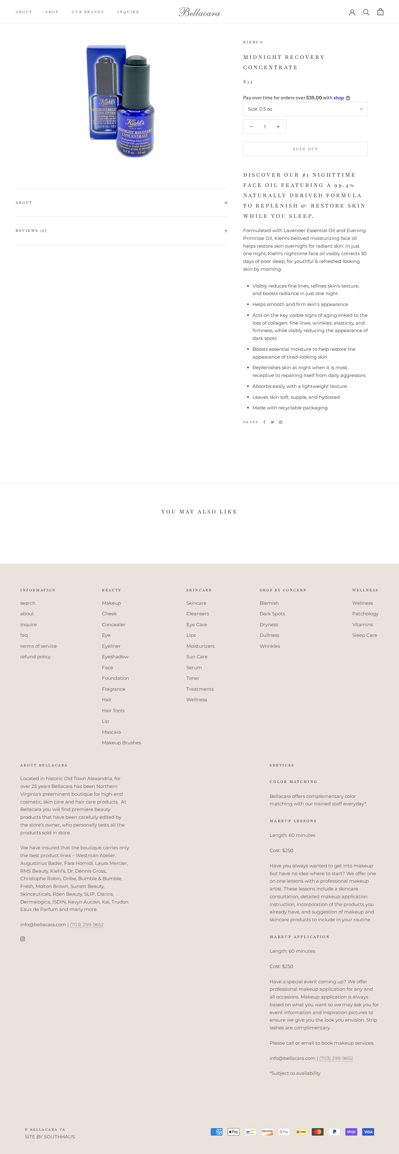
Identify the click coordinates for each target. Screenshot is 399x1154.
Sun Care (197, 657)
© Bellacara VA (45, 1129)
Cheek (109, 614)
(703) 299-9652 (87, 924)
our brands (88, 11)
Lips (191, 635)
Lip (105, 721)
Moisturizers (200, 646)
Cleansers (197, 614)
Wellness (196, 700)
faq (24, 635)
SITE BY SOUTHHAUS (50, 1137)
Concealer (113, 624)
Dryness (269, 624)
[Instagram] (22, 939)
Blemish (269, 603)
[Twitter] (272, 422)
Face (107, 667)
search (28, 603)
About (24, 202)
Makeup (111, 603)
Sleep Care (364, 635)
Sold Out (305, 148)
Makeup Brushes (121, 743)
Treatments (200, 689)
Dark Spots (272, 614)
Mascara (111, 732)
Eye (106, 635)
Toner (193, 678)
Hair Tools (113, 710)
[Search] (366, 11)
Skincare (196, 603)
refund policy (35, 657)
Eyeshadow (115, 657)
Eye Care (196, 624)
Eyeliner (111, 646)
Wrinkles (270, 646)
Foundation (115, 678)
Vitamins (362, 624)
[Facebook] (264, 422)
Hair (107, 700)
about (24, 11)
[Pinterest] (280, 422)
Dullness (269, 635)
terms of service (38, 646)
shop (52, 11)
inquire (128, 11)
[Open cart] (380, 11)
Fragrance (113, 689)
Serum (194, 667)
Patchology (365, 614)
